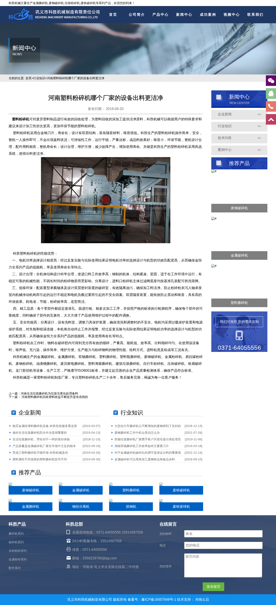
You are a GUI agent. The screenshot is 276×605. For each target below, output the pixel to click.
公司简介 (137, 14)
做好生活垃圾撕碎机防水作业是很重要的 (40, 432)
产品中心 (160, 14)
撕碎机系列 (16, 533)
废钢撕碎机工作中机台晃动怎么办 (137, 432)
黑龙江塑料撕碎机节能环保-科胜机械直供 (40, 452)
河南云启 (202, 599)
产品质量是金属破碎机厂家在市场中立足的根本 (44, 446)
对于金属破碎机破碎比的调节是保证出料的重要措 (147, 452)
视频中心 (232, 14)
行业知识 (39, 78)
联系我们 (255, 14)
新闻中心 (184, 14)
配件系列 (15, 568)
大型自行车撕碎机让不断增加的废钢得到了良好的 (147, 426)
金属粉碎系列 (18, 559)
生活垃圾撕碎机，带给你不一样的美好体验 (41, 439)
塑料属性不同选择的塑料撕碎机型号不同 (40, 459)
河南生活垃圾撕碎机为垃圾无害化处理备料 (49, 393)
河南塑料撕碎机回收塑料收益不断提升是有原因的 (54, 397)
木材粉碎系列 (18, 550)
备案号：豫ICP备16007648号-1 (152, 599)
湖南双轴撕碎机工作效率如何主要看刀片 (141, 446)
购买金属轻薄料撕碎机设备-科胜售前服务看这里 (45, 426)
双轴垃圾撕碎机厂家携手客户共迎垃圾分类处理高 (147, 439)
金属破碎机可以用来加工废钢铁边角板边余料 (144, 459)
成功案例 (208, 14)
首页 (113, 14)
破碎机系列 (16, 542)
